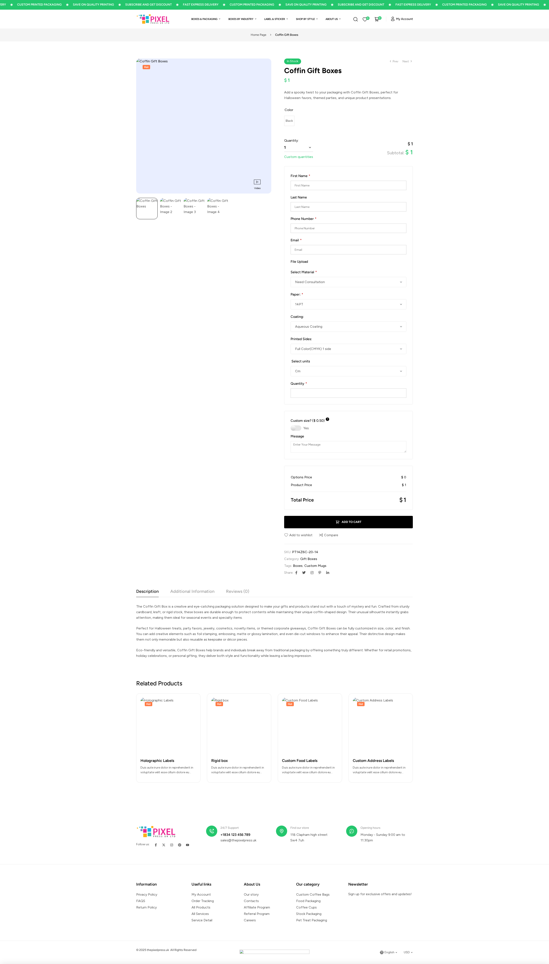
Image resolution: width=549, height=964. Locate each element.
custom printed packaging (230, 4)
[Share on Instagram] (312, 572)
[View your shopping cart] (377, 19)
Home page (258, 35)
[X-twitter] (164, 845)
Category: (291, 559)
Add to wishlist (300, 535)
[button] (266, 64)
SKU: (287, 552)
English (389, 952)
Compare (331, 535)
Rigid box (219, 760)
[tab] (147, 593)
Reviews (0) (237, 591)
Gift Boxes (308, 559)
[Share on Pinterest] (319, 572)
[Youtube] (187, 845)
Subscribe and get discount (127, 4)
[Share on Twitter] (304, 572)
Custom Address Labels (373, 760)
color (289, 110)
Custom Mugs (315, 566)
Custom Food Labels (299, 760)
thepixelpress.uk (157, 950)
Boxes (298, 566)
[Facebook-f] (156, 845)
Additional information (192, 591)
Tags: (288, 566)
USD (407, 952)
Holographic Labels (157, 760)
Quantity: (291, 140)
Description (147, 591)
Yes (306, 428)
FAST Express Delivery (179, 4)
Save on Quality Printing (72, 4)
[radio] (289, 121)
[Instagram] (172, 845)
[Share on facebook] (296, 572)
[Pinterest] (179, 845)
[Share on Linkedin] (327, 572)
